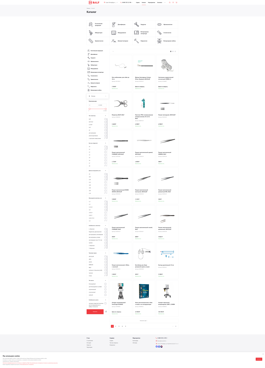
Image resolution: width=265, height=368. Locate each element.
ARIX (90, 259)
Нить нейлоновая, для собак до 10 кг (120, 78)
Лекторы (135, 343)
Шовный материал (123, 41)
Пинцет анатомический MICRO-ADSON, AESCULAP (120, 191)
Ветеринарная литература (145, 32)
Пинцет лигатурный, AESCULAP (166, 115)
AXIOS (90, 262)
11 (89, 149)
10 (89, 146)
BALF (90, 267)
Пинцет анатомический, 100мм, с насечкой (120, 266)
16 (89, 160)
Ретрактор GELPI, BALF (118, 115)
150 (90, 188)
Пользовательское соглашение (36, 363)
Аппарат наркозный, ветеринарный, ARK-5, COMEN (166, 303)
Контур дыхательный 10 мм (166, 265)
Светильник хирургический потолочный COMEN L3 (165, 78)
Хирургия (143, 24)
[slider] (89, 109)
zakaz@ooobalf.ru (162, 341)
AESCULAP (91, 256)
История (89, 343)
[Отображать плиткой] (171, 51)
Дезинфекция (121, 24)
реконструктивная (93, 135)
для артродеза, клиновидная (96, 234)
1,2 (89, 201)
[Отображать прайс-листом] (175, 51)
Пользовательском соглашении (27, 364)
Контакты (159, 2)
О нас (88, 338)
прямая (90, 242)
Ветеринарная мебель (169, 41)
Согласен (259, 359)
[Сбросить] (106, 311)
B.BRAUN (91, 264)
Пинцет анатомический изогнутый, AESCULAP (141, 191)
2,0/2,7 (90, 215)
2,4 (89, 221)
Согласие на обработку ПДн (23, 363)
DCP (90, 119)
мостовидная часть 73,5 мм (95, 240)
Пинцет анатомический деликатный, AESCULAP (164, 228)
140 (90, 185)
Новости (89, 345)
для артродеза (92, 133)
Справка (112, 338)
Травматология (99, 41)
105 (90, 176)
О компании (90, 340)
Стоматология (167, 32)
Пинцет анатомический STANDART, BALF (118, 228)
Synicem (91, 273)
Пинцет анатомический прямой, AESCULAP (144, 153)
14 (89, 157)
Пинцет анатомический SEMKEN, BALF (164, 153)
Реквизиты (112, 345)
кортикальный (92, 289)
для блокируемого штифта (95, 286)
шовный (91, 295)
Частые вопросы (114, 343)
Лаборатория (98, 32)
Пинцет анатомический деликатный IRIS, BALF (164, 191)
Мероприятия (151, 2)
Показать (95, 311)
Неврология (144, 41)
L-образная (91, 229)
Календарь (135, 340)
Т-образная (91, 248)
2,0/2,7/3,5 (91, 218)
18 (89, 166)
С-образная (91, 245)
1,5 (89, 204)
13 (89, 155)
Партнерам (89, 347)
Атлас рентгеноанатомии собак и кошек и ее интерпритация (143, 303)
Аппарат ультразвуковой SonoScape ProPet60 (119, 303)
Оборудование (122, 32)
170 (90, 193)
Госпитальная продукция (98, 24)
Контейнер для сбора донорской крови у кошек (142, 266)
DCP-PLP (91, 122)
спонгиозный (92, 292)
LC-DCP (90, 124)
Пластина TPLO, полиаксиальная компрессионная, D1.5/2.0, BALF (144, 116)
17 (89, 163)
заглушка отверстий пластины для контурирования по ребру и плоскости (96, 305)
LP (89, 130)
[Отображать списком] (173, 51)
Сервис (138, 2)
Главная (88, 8)
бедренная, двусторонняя (95, 231)
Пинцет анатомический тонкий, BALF (144, 228)
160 (90, 190)
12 (89, 152)
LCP (90, 127)
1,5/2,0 (90, 207)
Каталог (144, 2)
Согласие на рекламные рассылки (50, 363)
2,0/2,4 (90, 212)
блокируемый (92, 284)
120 (90, 179)
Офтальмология (167, 24)
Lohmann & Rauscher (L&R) (95, 270)
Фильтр (93, 96)
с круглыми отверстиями (95, 138)
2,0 (89, 209)
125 (90, 182)
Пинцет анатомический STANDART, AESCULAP (118, 153)
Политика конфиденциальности (10, 363)
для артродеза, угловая (94, 237)
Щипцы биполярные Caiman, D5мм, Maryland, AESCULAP (143, 78)
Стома (90, 275)
